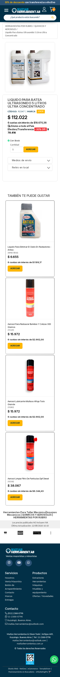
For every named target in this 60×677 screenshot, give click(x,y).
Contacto (9, 592)
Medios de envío (22, 160)
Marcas (8, 596)
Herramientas (39, 581)
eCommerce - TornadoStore (39, 669)
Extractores (38, 578)
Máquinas (37, 585)
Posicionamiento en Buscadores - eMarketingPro (28, 672)
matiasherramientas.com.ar (30, 644)
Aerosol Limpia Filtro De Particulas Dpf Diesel (28, 478)
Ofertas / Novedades (42, 596)
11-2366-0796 (15, 617)
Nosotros (9, 578)
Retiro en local (20, 167)
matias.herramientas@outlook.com (26, 624)
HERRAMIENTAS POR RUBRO (18, 26)
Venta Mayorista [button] (13, 581)
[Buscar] (52, 18)
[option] (20, 533)
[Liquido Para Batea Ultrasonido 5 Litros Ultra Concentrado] (30, 67)
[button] (50, 672)
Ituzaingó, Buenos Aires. (19, 620)
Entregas (9, 600)
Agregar (15, 268)
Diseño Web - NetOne (17, 669)
